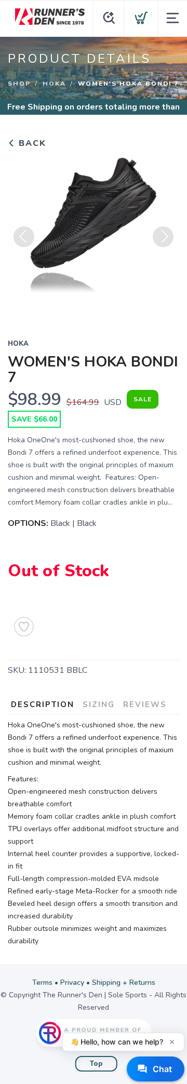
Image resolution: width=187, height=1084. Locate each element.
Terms (42, 982)
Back (31, 143)
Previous (24, 236)
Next (163, 236)
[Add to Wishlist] (24, 626)
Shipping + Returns (123, 982)
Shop (19, 83)
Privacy (72, 982)
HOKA (54, 83)
